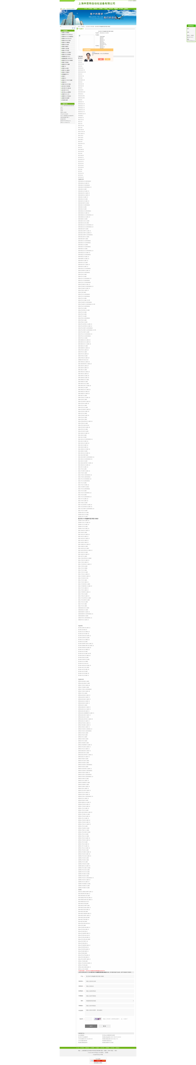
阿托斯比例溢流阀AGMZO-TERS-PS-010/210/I (111, 1037)
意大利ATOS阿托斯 (90, 26)
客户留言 (121, 8)
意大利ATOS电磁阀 (90, 970)
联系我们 (126, 8)
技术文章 (111, 8)
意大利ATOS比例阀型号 (83, 1037)
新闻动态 (95, 8)
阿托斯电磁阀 (96, 970)
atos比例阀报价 (81, 1035)
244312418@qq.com (95, 1052)
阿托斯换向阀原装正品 (107, 1040)
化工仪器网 (98, 1058)
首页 (79, 26)
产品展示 (106, 8)
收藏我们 (134, 0)
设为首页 (130, 0)
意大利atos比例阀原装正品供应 (108, 1035)
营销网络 (116, 8)
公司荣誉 (100, 8)
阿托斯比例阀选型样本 (82, 1042)
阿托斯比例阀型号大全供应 (107, 1042)
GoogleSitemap (96, 1054)
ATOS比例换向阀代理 (82, 1040)
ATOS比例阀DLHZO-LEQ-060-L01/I (85, 1038)
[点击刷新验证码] (97, 1019)
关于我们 (90, 8)
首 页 (86, 8)
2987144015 (191, 37)
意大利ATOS (102, 970)
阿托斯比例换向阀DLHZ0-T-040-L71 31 (110, 1038)
